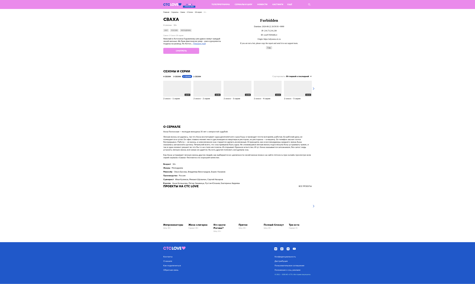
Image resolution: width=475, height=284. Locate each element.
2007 (166, 30)
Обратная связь (170, 270)
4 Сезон (167, 77)
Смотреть (181, 50)
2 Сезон (187, 77)
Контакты (167, 256)
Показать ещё (199, 44)
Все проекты (305, 186)
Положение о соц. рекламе (287, 270)
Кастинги (277, 4)
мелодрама (186, 30)
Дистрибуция (281, 261)
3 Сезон (177, 77)
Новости (262, 4)
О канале (167, 261)
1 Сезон (197, 77)
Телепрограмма (221, 4)
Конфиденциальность (285, 256)
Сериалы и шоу (243, 4)
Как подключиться (172, 265)
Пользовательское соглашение (289, 265)
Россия (174, 30)
